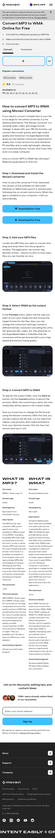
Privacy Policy (41, 17)
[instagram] (11, 821)
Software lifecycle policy (13, 794)
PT (20, 93)
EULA (35, 788)
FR (11, 93)
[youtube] (25, 821)
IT (14, 93)
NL (23, 93)
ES (17, 93)
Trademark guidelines (26, 799)
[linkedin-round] (18, 821)
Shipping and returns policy (39, 794)
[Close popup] (51, 15)
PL (27, 93)
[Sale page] (38, 4)
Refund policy (8, 799)
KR (33, 93)
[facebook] (4, 821)
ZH (36, 93)
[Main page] (11, 4)
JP (30, 93)
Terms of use (23, 788)
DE (8, 93)
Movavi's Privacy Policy (30, 733)
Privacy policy (8, 788)
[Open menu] (51, 5)
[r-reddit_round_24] (32, 821)
